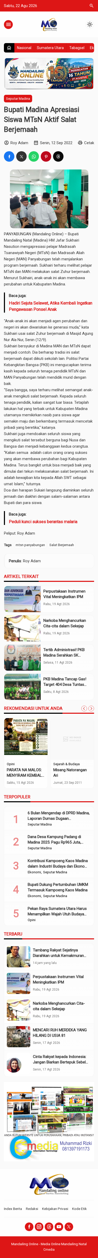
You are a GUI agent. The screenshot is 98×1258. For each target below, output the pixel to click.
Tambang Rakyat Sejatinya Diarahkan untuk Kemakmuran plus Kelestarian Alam (58, 955)
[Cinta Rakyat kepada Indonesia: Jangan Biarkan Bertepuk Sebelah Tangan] (18, 1063)
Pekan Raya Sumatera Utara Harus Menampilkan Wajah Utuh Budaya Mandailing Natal (57, 914)
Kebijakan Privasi (55, 1209)
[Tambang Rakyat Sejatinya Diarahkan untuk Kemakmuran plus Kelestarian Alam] (18, 956)
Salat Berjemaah (61, 545)
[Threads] (49, 1226)
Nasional (24, 48)
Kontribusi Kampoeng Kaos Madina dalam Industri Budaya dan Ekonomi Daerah (58, 866)
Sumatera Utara (50, 48)
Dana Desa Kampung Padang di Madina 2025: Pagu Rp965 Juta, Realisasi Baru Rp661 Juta (54, 842)
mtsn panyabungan (30, 545)
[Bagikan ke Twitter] (21, 156)
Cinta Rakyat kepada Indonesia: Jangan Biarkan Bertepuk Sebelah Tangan (61, 1062)
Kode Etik (79, 1209)
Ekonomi (34, 872)
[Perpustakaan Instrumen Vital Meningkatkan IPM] (22, 599)
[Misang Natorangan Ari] (72, 739)
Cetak (89, 143)
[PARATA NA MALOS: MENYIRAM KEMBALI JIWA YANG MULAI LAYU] (26, 739)
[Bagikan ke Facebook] (9, 156)
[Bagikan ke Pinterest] (46, 156)
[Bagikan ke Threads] (58, 156)
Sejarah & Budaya (66, 764)
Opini (11, 764)
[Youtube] (59, 1226)
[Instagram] (39, 1226)
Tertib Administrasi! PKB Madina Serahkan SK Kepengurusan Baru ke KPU (66, 655)
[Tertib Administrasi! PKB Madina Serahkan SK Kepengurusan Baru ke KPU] (22, 658)
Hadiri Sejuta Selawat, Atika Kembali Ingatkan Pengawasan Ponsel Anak (50, 306)
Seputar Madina (18, 98)
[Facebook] (29, 1226)
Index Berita (13, 1209)
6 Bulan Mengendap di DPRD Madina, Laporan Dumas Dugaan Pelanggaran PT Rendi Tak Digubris (59, 818)
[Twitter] (69, 1226)
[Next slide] (91, 708)
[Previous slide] (84, 708)
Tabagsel (76, 48)
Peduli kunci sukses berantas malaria (43, 521)
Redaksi (32, 1209)
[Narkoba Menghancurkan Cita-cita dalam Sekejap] (22, 628)
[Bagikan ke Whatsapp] (33, 156)
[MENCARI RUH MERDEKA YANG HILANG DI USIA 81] (18, 1036)
